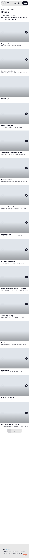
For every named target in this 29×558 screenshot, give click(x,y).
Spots (2, 9)
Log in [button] (25, 3)
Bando (13, 9)
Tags (7, 9)
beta (25, 555)
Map (15, 3)
